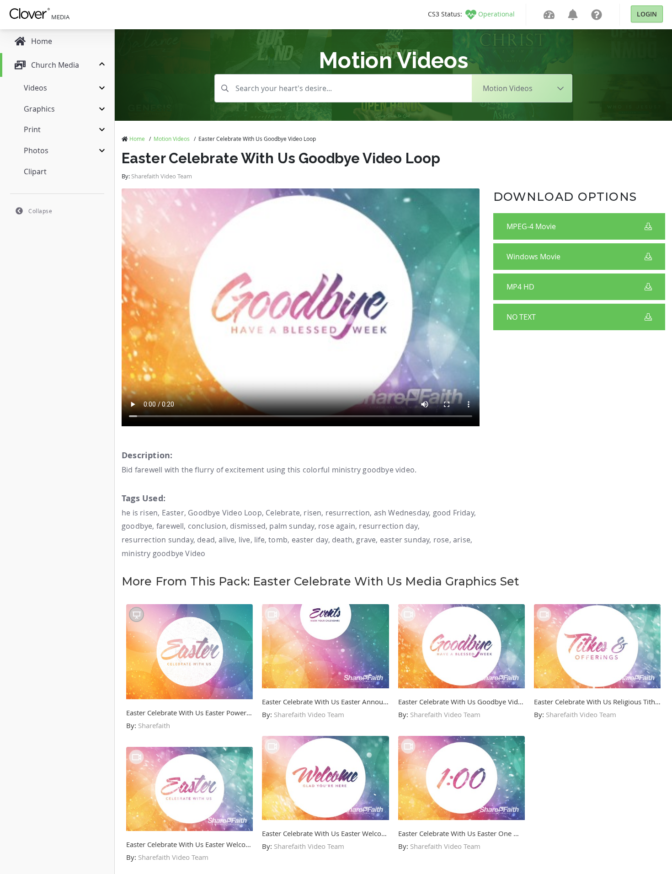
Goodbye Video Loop (225, 513)
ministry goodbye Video (163, 553)
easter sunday (405, 540)
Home (137, 138)
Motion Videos (172, 138)
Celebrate (283, 513)
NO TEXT (521, 317)
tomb (278, 540)
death (342, 540)
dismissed (248, 526)
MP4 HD (520, 287)
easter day (310, 540)
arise (461, 540)
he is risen (140, 513)
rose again (336, 526)
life (259, 540)
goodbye (137, 526)
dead (206, 540)
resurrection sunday (157, 540)
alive (227, 540)
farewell (170, 526)
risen (312, 513)
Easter (173, 513)
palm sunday (291, 526)
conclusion (207, 526)
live (245, 540)
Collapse (40, 210)
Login (647, 14)
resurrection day (388, 526)
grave (366, 540)
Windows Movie (533, 257)
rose (441, 540)
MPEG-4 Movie (531, 226)
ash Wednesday (401, 513)
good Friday (453, 513)
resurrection (347, 513)
